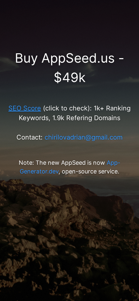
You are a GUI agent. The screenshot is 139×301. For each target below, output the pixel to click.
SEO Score (24, 108)
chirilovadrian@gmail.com (84, 137)
